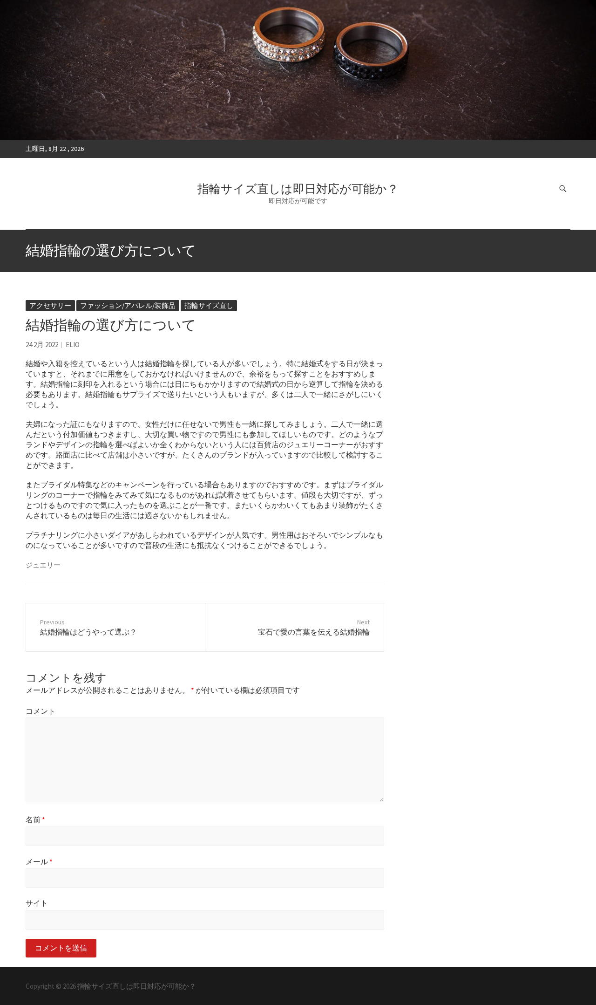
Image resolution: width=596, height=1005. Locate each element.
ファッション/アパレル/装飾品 (128, 305)
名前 (35, 819)
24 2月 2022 (42, 344)
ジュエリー (43, 565)
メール (39, 861)
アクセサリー (50, 305)
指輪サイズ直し (208, 305)
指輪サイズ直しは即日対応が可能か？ (298, 188)
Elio (73, 344)
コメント (40, 711)
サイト (37, 903)
